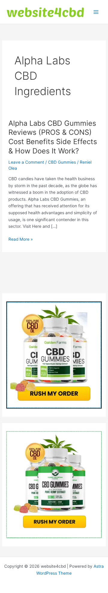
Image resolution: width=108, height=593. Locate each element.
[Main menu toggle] (96, 12)
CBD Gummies (62, 162)
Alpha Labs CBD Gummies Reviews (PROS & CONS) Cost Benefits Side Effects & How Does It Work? (52, 137)
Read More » (20, 239)
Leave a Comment (26, 162)
